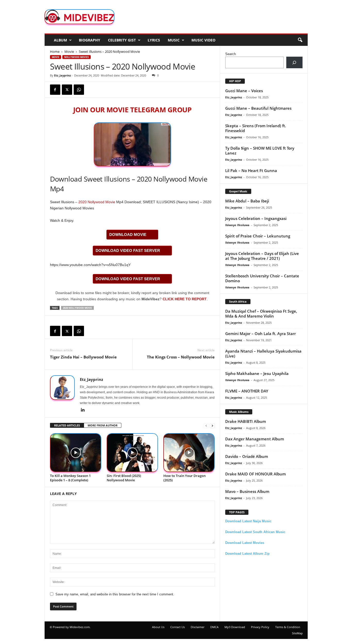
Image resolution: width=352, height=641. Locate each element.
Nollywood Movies (76, 57)
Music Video (203, 40)
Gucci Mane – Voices (244, 90)
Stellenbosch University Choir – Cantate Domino (262, 278)
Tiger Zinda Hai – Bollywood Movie (83, 357)
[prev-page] (206, 425)
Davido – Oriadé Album (246, 456)
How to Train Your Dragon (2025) (184, 477)
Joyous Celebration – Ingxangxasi (256, 218)
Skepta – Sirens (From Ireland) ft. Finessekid (255, 128)
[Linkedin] (83, 410)
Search (230, 54)
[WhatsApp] (79, 89)
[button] (300, 40)
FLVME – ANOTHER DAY (246, 391)
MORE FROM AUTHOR (103, 425)
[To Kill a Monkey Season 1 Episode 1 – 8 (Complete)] (76, 452)
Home (55, 51)
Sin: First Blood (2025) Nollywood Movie (124, 477)
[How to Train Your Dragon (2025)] (189, 452)
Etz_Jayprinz (62, 75)
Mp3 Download (234, 627)
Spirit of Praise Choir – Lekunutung (257, 235)
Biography (89, 40)
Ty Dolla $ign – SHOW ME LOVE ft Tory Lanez (259, 151)
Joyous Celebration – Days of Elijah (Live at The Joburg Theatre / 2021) (262, 256)
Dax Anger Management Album (254, 438)
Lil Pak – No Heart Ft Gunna (251, 170)
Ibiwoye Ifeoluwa (237, 225)
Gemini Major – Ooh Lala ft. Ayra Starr (260, 333)
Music (174, 40)
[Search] (294, 62)
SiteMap (297, 633)
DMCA (214, 627)
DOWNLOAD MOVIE (127, 234)
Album (60, 40)
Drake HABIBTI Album (245, 421)
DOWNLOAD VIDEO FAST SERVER (128, 250)
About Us (158, 627)
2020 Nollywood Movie (96, 202)
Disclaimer (197, 627)
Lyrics (154, 40)
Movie (69, 51)
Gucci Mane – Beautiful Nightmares (258, 108)
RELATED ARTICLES (67, 425)
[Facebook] (55, 89)
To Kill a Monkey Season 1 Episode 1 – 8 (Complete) (70, 477)
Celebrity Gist (122, 40)
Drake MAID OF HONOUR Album (255, 473)
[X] (67, 89)
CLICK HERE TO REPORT (185, 299)
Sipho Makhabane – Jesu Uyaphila (257, 373)
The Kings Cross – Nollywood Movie (181, 357)
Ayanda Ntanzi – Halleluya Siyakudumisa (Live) (263, 353)
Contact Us (177, 627)
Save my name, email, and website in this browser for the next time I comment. (114, 594)
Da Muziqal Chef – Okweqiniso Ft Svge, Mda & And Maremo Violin (261, 314)
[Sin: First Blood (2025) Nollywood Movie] (132, 452)
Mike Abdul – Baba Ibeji (247, 200)
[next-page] (212, 425)
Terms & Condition (287, 627)
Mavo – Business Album (247, 491)
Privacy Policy (260, 627)
